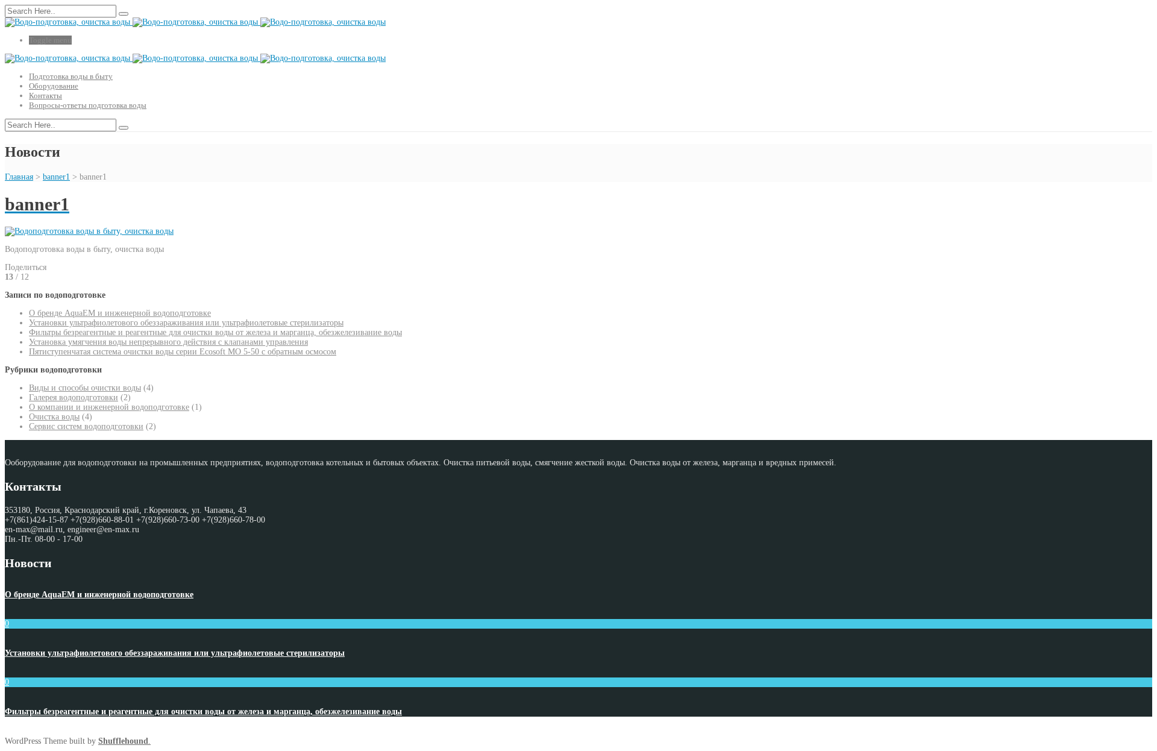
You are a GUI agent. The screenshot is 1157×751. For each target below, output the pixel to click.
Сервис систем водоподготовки (86, 426)
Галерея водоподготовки (73, 397)
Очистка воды (54, 416)
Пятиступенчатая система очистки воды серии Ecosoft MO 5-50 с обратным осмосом (182, 351)
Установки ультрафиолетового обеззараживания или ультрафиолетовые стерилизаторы (186, 322)
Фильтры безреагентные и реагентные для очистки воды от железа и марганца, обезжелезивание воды (215, 332)
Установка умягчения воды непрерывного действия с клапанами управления (168, 342)
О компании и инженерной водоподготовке (109, 407)
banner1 (56, 176)
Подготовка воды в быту (71, 76)
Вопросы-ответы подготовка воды (87, 105)
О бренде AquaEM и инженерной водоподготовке (120, 313)
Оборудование (53, 85)
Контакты (45, 95)
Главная (19, 176)
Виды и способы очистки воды (85, 387)
